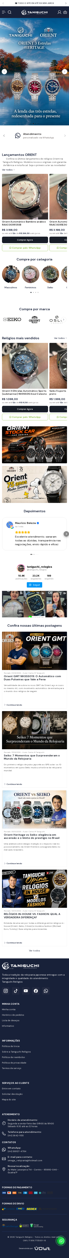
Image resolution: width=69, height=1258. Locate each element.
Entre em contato (11, 1088)
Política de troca (10, 1046)
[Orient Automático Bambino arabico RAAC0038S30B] (25, 197)
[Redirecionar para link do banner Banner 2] (34, 484)
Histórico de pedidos (13, 1015)
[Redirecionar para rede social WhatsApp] (46, 991)
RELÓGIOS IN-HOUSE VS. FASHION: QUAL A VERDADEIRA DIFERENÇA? (32, 915)
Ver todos (7, 169)
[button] (3, 3)
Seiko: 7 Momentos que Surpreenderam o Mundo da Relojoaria (32, 757)
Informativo (8, 1026)
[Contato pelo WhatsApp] (61, 1241)
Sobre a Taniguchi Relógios (16, 1051)
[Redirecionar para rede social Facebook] (36, 991)
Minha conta (8, 1009)
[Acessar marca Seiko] (12, 319)
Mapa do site (9, 1099)
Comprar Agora (25, 239)
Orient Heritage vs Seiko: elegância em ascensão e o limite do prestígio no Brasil (31, 836)
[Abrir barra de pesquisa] (9, 12)
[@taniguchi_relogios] (21, 568)
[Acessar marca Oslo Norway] (57, 319)
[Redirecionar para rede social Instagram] (5, 991)
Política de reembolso (13, 1057)
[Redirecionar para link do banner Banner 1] (34, 444)
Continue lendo (14, 705)
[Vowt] (34, 1248)
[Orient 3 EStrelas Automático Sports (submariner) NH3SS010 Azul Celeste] (25, 366)
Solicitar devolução (12, 1094)
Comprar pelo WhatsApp (26, 247)
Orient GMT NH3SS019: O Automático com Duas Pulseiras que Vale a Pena (32, 677)
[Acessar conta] (59, 11)
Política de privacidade (14, 1062)
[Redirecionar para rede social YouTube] (25, 991)
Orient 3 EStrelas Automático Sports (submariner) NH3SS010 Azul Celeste (24, 392)
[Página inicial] (34, 12)
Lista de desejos (10, 1020)
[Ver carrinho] (65, 12)
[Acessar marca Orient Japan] (34, 319)
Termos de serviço (11, 1068)
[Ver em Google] (9, 524)
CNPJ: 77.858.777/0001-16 (34, 1240)
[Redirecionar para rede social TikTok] (15, 991)
